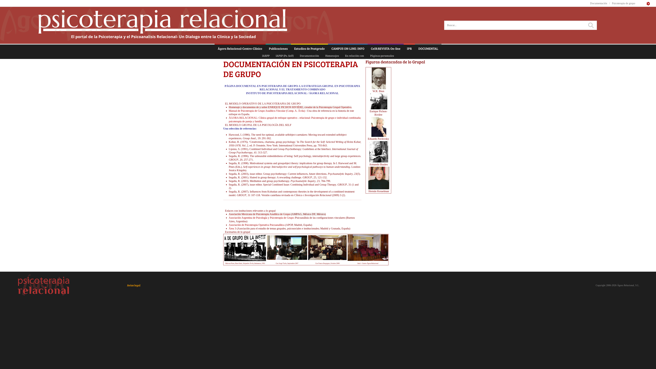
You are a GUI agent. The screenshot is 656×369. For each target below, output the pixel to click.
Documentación (309, 55)
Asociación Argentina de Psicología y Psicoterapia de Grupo (261, 217)
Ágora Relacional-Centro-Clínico (240, 48)
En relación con (354, 55)
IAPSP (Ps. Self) (285, 55)
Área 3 (232, 228)
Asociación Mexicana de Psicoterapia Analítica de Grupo (259, 214)
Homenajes (332, 55)
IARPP (266, 55)
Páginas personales (382, 55)
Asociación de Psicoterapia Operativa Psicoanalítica (256, 224)
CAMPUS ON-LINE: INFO (347, 48)
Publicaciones (278, 48)
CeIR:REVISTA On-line (385, 48)
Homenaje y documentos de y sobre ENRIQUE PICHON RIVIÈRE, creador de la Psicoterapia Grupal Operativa (290, 107)
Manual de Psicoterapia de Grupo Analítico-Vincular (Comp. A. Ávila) (267, 110)
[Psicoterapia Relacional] (43, 285)
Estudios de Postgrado (309, 48)
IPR (409, 48)
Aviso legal (133, 285)
